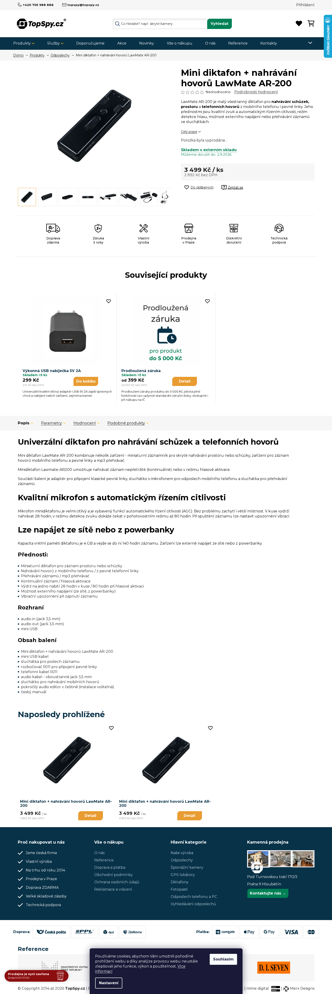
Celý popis (189, 132)
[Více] (307, 43)
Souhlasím (223, 959)
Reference (104, 860)
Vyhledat (219, 23)
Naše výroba (182, 853)
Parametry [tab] (51, 423)
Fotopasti (179, 889)
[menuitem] (25, 43)
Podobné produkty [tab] (126, 423)
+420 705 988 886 (38, 5)
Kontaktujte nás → (268, 893)
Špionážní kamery (187, 867)
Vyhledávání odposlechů (193, 904)
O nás (99, 853)
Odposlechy (182, 860)
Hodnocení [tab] (84, 423)
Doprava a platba (109, 867)
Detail (185, 381)
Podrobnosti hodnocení (256, 92)
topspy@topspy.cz (83, 5)
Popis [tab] (23, 423)
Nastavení (108, 983)
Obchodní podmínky (113, 875)
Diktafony (179, 882)
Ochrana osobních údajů (116, 882)
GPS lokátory (183, 875)
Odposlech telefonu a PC (194, 896)
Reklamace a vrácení (113, 889)
